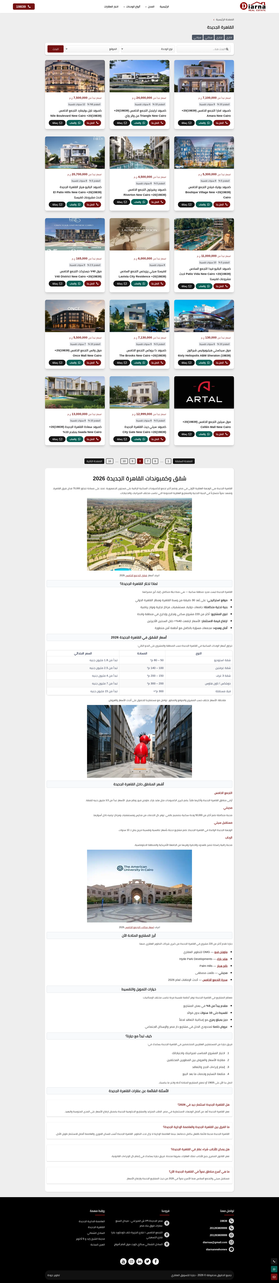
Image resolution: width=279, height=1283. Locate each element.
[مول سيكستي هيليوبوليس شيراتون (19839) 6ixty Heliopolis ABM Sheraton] (204, 334)
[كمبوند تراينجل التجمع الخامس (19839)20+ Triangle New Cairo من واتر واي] (139, 94)
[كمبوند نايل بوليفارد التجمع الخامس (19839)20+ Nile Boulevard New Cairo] (75, 94)
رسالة (184, 123)
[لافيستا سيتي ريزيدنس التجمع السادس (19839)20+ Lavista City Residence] (139, 255)
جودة (50, 1275)
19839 (21, 6)
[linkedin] (139, 1261)
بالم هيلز (222, 966)
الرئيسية (164, 6)
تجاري (219, 37)
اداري (229, 37)
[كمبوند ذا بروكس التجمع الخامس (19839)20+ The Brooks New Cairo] (139, 334)
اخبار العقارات (111, 6)
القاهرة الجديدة (96, 1227)
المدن (151, 6)
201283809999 (218, 1228)
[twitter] (147, 1261)
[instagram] (131, 1261)
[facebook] (155, 1261)
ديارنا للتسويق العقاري (183, 1275)
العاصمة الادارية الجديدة (92, 1221)
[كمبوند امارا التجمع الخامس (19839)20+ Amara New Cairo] (204, 94)
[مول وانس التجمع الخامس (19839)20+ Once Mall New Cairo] (75, 334)
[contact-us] (274, 1277)
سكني (208, 37)
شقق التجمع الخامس (136, 575)
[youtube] (123, 1261)
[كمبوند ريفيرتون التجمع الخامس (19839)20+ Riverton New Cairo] (139, 173)
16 (109, 461)
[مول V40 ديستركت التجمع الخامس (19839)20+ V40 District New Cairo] (75, 255)
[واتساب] (274, 1269)
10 (124, 461)
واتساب (202, 123)
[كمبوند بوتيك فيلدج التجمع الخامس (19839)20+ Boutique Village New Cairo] (204, 173)
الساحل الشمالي (96, 1232)
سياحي (197, 37)
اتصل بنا (220, 123)
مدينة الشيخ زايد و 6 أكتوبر (90, 1238)
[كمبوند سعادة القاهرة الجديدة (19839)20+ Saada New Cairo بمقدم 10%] (75, 410)
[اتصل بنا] (274, 1261)
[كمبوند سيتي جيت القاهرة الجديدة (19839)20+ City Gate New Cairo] (139, 410)
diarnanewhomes (216, 1249)
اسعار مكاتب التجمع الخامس (139, 927)
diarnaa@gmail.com (215, 1242)
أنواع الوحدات (133, 6)
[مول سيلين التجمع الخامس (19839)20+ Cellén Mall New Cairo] (204, 410)
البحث (56, 49)
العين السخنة (98, 1244)
